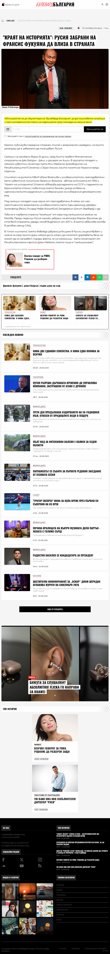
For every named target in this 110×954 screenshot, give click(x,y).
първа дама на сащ (50, 285)
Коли (58, 920)
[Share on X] (81, 277)
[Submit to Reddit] (94, 277)
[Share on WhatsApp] (100, 277)
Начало (62, 949)
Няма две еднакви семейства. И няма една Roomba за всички (66, 352)
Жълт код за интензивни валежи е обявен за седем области (65, 443)
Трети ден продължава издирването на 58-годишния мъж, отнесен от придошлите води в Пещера (66, 414)
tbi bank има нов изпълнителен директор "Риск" (55, 800)
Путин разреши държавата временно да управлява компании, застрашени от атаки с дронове (65, 384)
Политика (61, 895)
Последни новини (13, 334)
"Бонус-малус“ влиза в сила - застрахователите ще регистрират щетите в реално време (77, 835)
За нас (6, 828)
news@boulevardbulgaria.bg (15, 845)
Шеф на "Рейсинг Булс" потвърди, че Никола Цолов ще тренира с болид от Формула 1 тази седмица (82, 852)
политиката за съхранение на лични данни (48, 136)
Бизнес (59, 900)
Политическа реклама (95, 949)
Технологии (62, 910)
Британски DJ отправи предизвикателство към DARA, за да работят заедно (80, 844)
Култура (60, 915)
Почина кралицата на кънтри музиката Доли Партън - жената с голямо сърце (66, 529)
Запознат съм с (39, 136)
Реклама (75, 949)
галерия (60, 885)
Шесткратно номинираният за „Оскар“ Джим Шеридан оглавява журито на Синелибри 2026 (66, 583)
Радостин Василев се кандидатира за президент (63, 555)
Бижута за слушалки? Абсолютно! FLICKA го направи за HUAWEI (54, 687)
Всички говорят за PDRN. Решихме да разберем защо (52, 750)
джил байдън (31, 285)
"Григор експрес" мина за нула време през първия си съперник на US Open (65, 502)
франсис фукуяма (12, 285)
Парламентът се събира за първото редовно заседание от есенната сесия (67, 473)
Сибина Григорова (10, 837)
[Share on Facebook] (75, 277)
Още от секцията (55, 609)
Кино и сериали (64, 905)
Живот (59, 890)
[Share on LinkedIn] (88, 277)
